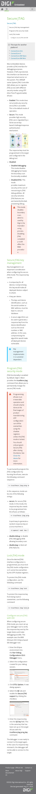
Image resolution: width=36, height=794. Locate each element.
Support (27, 771)
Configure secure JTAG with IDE (19, 38)
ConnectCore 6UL (17, 51)
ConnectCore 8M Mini (18, 58)
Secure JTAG (11, 23)
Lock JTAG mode (14, 34)
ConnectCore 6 (16, 53)
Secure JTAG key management (19, 27)
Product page (10, 768)
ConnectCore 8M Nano (18, 56)
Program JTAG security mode (18, 31)
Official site (19, 768)
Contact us (28, 768)
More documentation (10, 773)
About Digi (18, 771)
